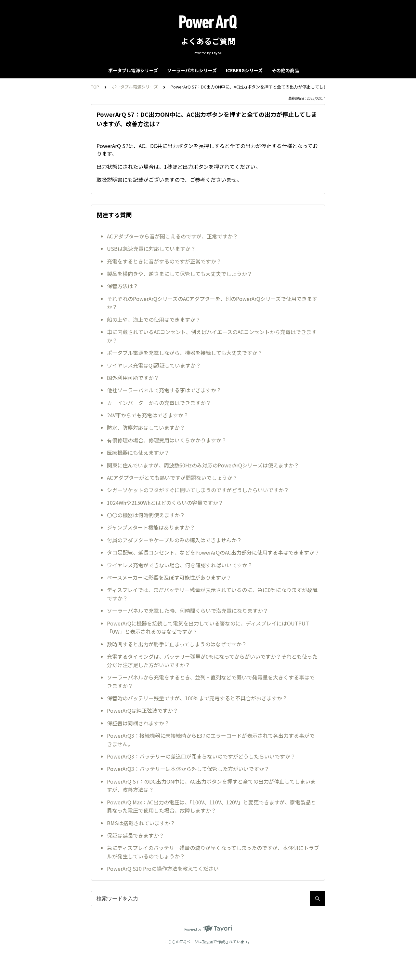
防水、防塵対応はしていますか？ (146, 427)
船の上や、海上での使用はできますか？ (154, 319)
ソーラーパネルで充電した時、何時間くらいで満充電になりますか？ (187, 610)
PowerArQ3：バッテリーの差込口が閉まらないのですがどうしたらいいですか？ (201, 756)
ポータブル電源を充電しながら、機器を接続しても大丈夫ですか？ (185, 352)
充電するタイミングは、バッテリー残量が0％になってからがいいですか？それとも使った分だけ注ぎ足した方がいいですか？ (212, 660)
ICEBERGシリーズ (244, 70)
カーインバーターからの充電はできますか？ (159, 403)
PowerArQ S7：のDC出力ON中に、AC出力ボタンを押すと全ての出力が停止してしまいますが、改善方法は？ (211, 785)
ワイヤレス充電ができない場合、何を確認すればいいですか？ (180, 565)
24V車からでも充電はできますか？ (147, 415)
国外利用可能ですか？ (133, 378)
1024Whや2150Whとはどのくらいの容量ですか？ (165, 502)
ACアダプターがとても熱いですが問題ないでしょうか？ (172, 477)
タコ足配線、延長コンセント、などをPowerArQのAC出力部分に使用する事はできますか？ (213, 552)
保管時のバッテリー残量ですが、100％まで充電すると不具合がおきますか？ (197, 698)
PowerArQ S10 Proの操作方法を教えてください (163, 868)
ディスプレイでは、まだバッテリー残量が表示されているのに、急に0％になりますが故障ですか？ (212, 594)
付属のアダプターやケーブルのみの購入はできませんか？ (174, 540)
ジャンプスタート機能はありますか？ (151, 527)
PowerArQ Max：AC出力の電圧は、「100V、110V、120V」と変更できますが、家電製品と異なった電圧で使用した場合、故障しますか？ (211, 806)
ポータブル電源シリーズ (133, 70)
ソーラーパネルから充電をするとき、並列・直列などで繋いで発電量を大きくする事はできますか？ (211, 681)
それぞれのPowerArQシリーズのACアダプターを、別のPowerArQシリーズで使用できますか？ (212, 303)
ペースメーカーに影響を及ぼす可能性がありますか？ (169, 577)
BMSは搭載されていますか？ (141, 823)
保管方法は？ (122, 286)
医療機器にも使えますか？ (138, 452)
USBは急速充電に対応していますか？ (151, 248)
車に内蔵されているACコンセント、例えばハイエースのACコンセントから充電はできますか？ (212, 336)
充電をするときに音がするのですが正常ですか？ (164, 261)
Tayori (207, 941)
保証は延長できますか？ (135, 835)
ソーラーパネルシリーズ (192, 70)
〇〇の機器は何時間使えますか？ (146, 515)
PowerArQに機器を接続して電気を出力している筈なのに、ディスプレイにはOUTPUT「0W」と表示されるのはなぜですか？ (208, 627)
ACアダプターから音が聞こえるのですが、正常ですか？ (172, 236)
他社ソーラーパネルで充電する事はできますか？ (164, 390)
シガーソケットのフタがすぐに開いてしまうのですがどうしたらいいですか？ (198, 490)
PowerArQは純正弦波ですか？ (142, 710)
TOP (95, 87)
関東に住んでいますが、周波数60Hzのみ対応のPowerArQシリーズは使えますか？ (203, 465)
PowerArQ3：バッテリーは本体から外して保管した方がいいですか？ (188, 769)
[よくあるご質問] (208, 22)
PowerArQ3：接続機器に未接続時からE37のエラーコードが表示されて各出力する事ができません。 (211, 740)
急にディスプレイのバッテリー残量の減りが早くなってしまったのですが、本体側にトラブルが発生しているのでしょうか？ (213, 852)
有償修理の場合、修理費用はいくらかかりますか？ (167, 440)
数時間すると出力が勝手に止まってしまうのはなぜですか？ (177, 644)
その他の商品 (285, 70)
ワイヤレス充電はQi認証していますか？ (154, 365)
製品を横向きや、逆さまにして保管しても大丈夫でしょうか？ (179, 273)
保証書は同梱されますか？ (138, 723)
